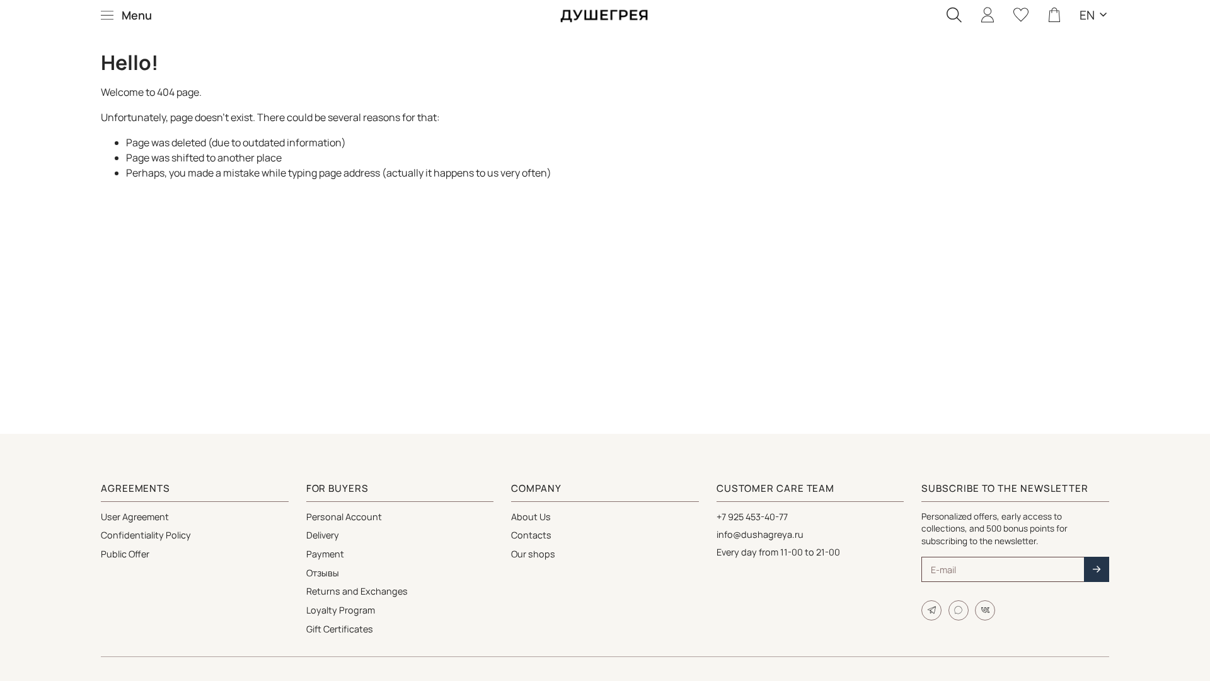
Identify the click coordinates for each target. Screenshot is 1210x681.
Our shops (533, 554)
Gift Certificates (339, 629)
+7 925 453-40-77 (752, 517)
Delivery (322, 535)
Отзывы (322, 573)
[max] (958, 610)
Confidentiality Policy (146, 535)
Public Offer (125, 554)
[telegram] (931, 610)
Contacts (531, 535)
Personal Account (344, 517)
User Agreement (135, 517)
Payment (325, 554)
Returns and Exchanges (357, 591)
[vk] (985, 610)
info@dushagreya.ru (760, 534)
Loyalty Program (340, 610)
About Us (531, 517)
